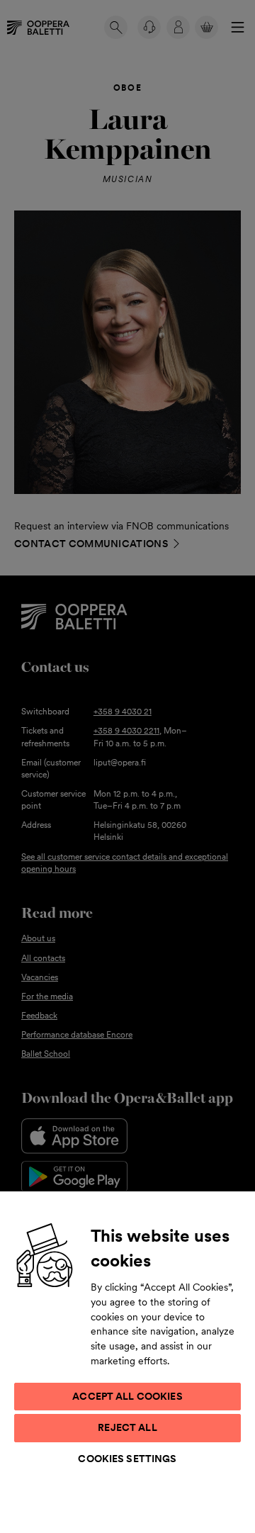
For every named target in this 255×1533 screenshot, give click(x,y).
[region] (127, 1361)
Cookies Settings (127, 1458)
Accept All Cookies (127, 1396)
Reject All (127, 1427)
